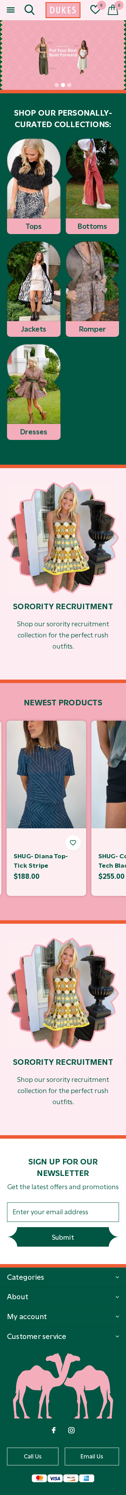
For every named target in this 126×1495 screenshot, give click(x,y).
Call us (33, 1456)
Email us (92, 1456)
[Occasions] (63, 538)
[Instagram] (71, 1430)
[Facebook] (54, 1430)
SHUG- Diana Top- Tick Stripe (41, 860)
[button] (10, 10)
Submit (63, 1237)
